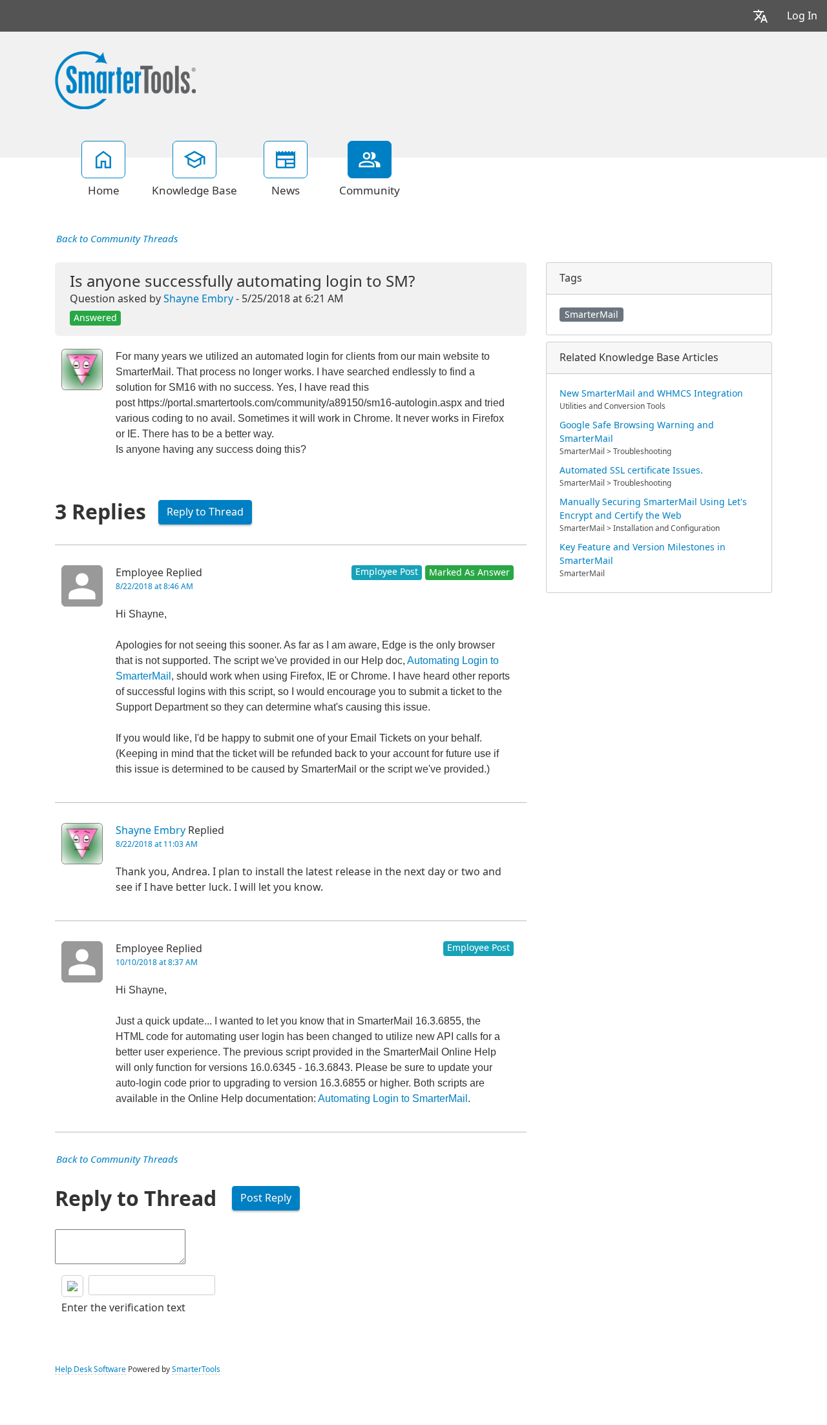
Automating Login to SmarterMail (393, 1098)
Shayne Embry (198, 299)
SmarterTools (196, 1369)
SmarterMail (591, 314)
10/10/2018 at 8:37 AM (157, 962)
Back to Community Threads (117, 239)
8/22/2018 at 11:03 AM (157, 844)
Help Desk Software (90, 1369)
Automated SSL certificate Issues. (631, 470)
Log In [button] (802, 16)
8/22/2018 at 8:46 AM (154, 586)
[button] (760, 16)
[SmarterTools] (125, 78)
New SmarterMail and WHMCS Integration (651, 393)
